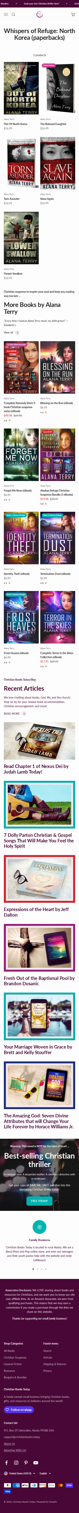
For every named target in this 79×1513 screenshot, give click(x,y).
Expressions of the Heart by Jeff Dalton (36, 912)
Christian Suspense (15, 1357)
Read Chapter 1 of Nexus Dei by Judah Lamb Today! (36, 768)
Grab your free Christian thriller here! (38, 3)
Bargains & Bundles (15, 1377)
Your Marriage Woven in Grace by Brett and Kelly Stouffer (38, 1049)
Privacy (47, 1370)
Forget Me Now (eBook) (18, 490)
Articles (47, 1357)
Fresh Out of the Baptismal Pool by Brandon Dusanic (39, 980)
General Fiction (13, 1364)
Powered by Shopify (47, 1501)
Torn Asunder (12, 198)
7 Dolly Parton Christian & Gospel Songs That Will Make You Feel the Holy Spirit (39, 840)
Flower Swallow (13, 273)
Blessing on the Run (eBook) (56, 403)
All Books (9, 1350)
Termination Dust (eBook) (55, 573)
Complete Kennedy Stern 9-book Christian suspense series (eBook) (20, 407)
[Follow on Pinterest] (26, 1462)
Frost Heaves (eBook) (16, 653)
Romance (9, 1370)
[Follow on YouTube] (35, 1462)
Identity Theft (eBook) (17, 573)
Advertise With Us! (15, 1450)
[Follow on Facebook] (6, 1462)
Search (47, 1350)
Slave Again (47, 198)
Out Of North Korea (15, 124)
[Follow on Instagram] (16, 1462)
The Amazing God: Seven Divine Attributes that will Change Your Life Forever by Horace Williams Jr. (39, 1121)
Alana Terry (9, 119)
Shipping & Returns (54, 1364)
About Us (9, 1443)
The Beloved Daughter (53, 124)
